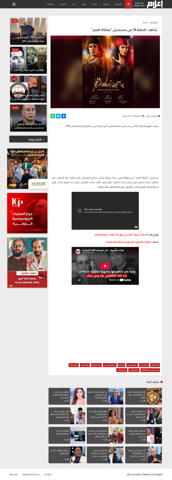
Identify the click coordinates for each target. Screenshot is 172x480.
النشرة (106, 4)
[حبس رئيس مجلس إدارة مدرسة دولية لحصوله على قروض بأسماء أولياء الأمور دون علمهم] (28, 89)
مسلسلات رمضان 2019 (150, 370)
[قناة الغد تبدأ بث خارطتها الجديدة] (77, 435)
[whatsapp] (53, 116)
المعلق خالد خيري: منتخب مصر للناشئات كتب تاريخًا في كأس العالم (97, 434)
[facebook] (63, 116)
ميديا (95, 4)
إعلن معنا (13, 474)
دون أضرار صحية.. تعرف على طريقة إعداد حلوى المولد (136, 395)
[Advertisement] (105, 154)
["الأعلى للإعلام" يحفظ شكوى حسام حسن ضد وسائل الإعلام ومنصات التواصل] (28, 118)
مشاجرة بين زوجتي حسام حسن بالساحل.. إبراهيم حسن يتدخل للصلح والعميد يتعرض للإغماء (98, 456)
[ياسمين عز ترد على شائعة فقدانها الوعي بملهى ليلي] (77, 396)
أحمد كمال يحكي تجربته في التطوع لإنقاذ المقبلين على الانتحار (136, 453)
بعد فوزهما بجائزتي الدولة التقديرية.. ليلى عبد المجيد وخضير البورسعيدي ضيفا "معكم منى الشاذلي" (136, 417)
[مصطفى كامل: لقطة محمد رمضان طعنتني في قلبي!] (154, 435)
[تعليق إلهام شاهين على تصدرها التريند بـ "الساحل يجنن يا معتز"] (115, 415)
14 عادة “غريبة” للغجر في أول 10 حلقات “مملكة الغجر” (126, 234)
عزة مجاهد (85, 365)
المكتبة (50, 4)
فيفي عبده (73, 365)
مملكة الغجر (134, 370)
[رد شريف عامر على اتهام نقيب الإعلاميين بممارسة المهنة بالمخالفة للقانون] (115, 396)
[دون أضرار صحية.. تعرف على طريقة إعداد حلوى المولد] (154, 396)
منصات (62, 4)
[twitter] (58, 116)
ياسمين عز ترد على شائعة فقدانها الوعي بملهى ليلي (60, 395)
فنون (84, 4)
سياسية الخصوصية (30, 474)
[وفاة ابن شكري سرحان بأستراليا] (28, 60)
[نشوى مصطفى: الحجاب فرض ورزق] (77, 454)
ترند (73, 4)
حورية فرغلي (132, 365)
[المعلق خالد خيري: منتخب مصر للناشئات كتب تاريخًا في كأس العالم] (115, 435)
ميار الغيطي (122, 370)
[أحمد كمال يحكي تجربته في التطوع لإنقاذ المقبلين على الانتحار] (154, 454)
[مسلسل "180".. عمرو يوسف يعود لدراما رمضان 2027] (28, 31)
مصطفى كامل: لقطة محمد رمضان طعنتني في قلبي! (137, 434)
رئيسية (121, 365)
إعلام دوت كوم (152, 116)
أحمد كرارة (155, 365)
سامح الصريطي (109, 365)
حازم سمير (144, 365)
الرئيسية (118, 4)
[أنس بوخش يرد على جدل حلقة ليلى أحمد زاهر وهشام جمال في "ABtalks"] (77, 415)
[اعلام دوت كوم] (154, 4)
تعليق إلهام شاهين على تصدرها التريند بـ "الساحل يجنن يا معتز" (98, 414)
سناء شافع (96, 365)
